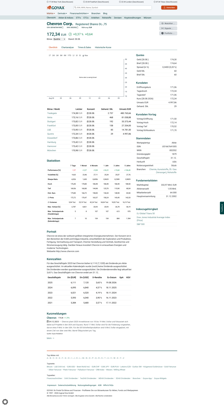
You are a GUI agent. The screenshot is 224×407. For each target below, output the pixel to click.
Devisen (118, 18)
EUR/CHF (96, 367)
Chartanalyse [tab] (67, 47)
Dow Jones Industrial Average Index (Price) (153, 219)
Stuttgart (51, 121)
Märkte (50, 13)
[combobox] (113, 8)
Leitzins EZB (125, 367)
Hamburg (51, 142)
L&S (49, 130)
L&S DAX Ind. (59, 367)
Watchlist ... (170, 23)
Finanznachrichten (78, 13)
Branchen (95, 13)
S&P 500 (141, 224)
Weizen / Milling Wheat (115, 370)
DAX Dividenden (71, 378)
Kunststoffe (163, 169)
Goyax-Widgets (160, 378)
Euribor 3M (137, 367)
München (51, 150)
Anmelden (170, 8)
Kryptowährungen (132, 18)
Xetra (49, 117)
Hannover (51, 146)
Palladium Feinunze (86, 370)
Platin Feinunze (69, 370)
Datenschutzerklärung (67, 385)
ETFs (78, 18)
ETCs (86, 18)
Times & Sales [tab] (84, 47)
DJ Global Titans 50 (146, 213)
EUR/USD (71, 367)
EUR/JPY (105, 367)
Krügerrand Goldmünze (152, 367)
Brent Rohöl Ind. (83, 367)
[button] (5, 402)
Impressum (51, 385)
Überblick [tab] (53, 47)
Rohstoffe (106, 18)
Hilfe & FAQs (108, 385)
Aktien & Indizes (65, 18)
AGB (100, 385)
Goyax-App (147, 378)
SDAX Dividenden (123, 378)
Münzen (147, 18)
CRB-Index (100, 370)
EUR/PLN (115, 367)
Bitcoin (49, 367)
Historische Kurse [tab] (103, 47)
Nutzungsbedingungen (87, 385)
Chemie (153, 169)
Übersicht (51, 17)
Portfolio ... (170, 33)
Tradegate (52, 113)
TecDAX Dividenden (88, 378)
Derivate (62, 13)
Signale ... (169, 28)
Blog (105, 13)
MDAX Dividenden (106, 378)
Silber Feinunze (55, 370)
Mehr (49, 338)
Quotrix (50, 134)
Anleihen (95, 18)
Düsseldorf (52, 138)
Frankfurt (51, 125)
